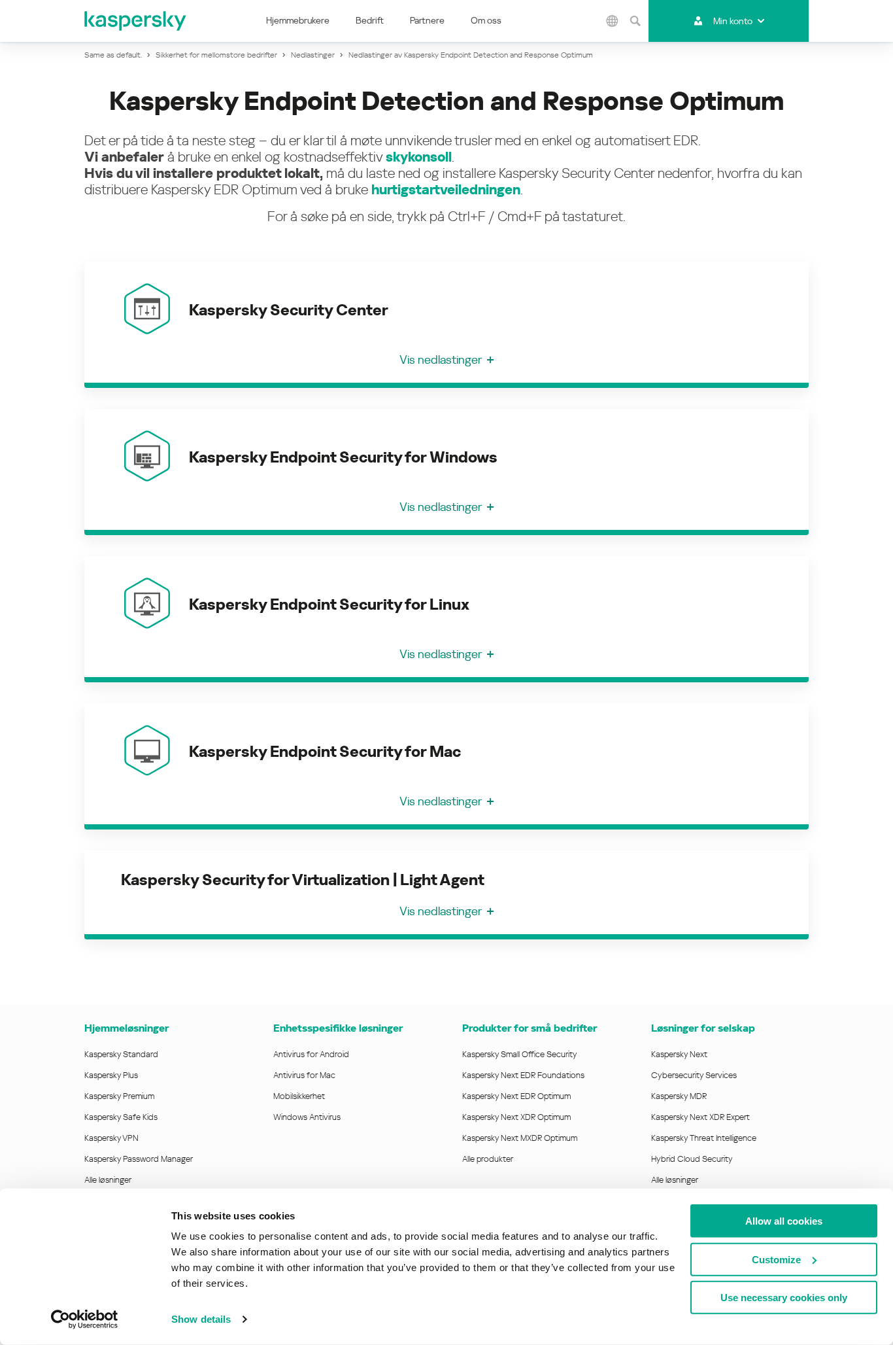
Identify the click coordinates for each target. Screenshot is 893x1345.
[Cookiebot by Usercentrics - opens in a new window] (84, 1319)
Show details (201, 1319)
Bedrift (370, 20)
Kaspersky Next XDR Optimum (516, 1117)
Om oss (486, 20)
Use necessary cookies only (783, 1297)
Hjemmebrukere (297, 20)
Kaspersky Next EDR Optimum (516, 1096)
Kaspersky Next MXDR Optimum (519, 1138)
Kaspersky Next (679, 1054)
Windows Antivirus (307, 1117)
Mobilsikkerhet (299, 1096)
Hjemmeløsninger (126, 1028)
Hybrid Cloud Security (692, 1159)
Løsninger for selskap (703, 1028)
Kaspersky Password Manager (138, 1159)
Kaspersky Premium (119, 1096)
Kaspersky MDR (679, 1096)
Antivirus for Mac (304, 1075)
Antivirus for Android (311, 1054)
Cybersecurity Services (694, 1075)
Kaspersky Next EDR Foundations (523, 1075)
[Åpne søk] (635, 21)
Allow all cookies (783, 1221)
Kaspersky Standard (121, 1054)
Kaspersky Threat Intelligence (703, 1138)
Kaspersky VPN (111, 1138)
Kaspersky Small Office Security (519, 1054)
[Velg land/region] (612, 21)
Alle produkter (487, 1159)
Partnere (427, 20)
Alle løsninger (107, 1180)
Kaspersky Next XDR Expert (700, 1117)
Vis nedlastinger (440, 359)
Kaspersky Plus (111, 1075)
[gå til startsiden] (136, 21)
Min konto (732, 21)
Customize (776, 1259)
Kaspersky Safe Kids (121, 1117)
